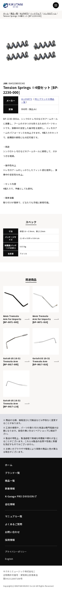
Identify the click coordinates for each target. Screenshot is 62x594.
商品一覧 (14, 13)
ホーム (6, 13)
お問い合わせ (12, 532)
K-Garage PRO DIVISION (19, 496)
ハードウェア (35, 13)
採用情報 (10, 540)
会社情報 (10, 504)
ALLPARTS (24, 13)
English (9, 558)
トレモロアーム (49, 13)
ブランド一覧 (12, 473)
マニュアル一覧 (13, 516)
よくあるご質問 (13, 524)
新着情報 (10, 488)
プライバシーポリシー (16, 551)
